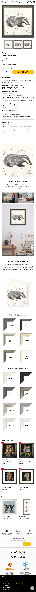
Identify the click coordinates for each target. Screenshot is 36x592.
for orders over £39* (6, 534)
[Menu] (2, 1)
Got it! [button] (17, 583)
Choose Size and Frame (9, 64)
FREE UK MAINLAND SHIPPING (7, 533)
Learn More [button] (6, 589)
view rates (9, 122)
